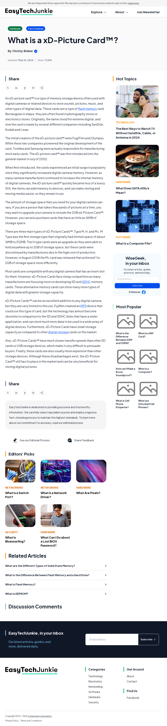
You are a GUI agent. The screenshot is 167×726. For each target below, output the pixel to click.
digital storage (58, 332)
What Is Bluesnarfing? (15, 539)
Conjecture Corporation (40, 716)
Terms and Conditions (31, 720)
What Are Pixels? (88, 493)
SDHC (86, 282)
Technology (125, 122)
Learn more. (133, 3)
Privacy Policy (11, 720)
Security (11, 532)
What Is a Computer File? (134, 243)
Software (123, 237)
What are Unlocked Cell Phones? (146, 404)
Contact (132, 681)
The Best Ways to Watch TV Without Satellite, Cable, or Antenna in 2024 (136, 133)
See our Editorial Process (35, 440)
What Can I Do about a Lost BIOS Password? (55, 541)
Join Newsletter (148, 12)
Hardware (83, 487)
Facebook (133, 697)
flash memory (87, 109)
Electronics (95, 681)
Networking (14, 487)
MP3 (83, 306)
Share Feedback (84, 440)
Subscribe (137, 285)
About (130, 676)
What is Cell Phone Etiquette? (122, 404)
